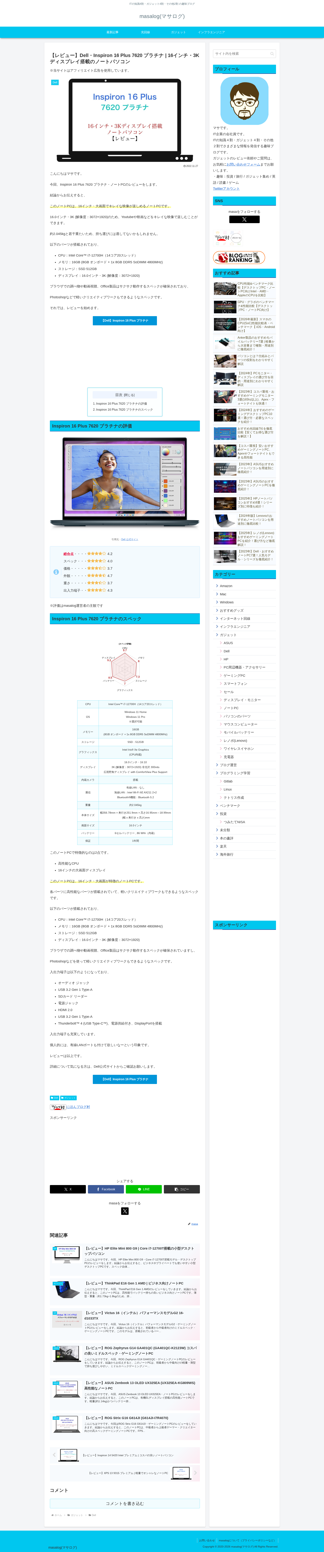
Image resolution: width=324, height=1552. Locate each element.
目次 (118, 395)
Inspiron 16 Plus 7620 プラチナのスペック (124, 409)
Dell (56, 1098)
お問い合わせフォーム (243, 164)
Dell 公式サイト (129, 539)
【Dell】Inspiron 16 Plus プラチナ (124, 320)
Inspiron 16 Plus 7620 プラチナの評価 (121, 403)
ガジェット (70, 1098)
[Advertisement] (125, 356)
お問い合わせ (207, 1540)
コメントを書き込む (125, 1503)
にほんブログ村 (78, 1107)
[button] (182, 1189)
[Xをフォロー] (125, 1211)
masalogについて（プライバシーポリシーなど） (247, 1540)
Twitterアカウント (226, 189)
